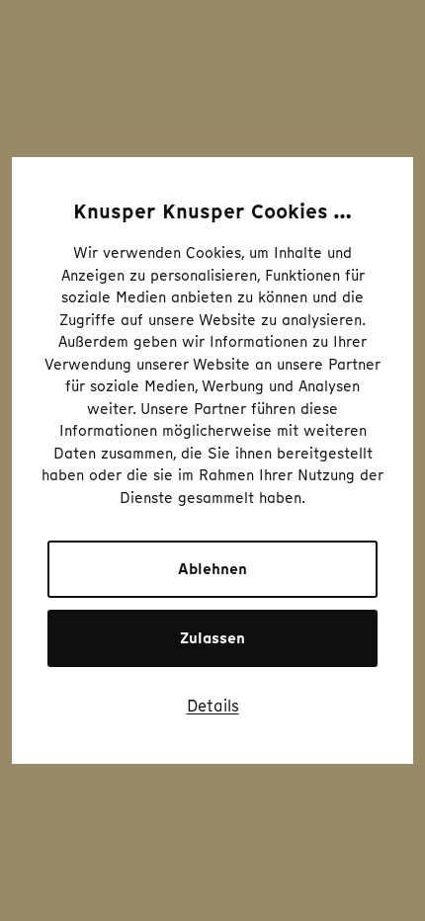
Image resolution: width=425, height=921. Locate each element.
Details (213, 705)
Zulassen (212, 638)
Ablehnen (212, 569)
